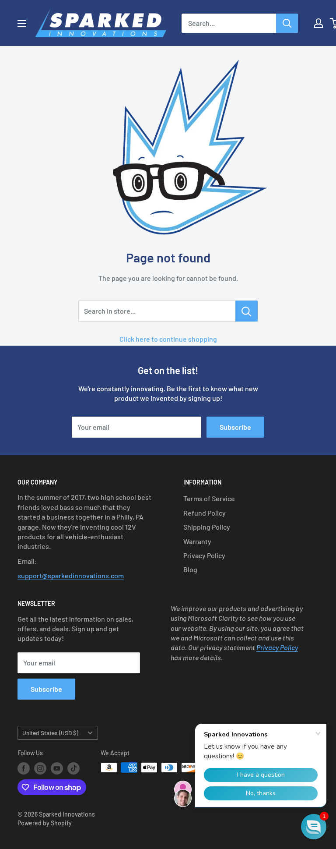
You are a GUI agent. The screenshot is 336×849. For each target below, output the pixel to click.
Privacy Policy (204, 555)
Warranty (197, 541)
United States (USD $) (50, 732)
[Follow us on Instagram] (40, 768)
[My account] (318, 23)
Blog (190, 569)
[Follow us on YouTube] (57, 768)
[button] (313, 826)
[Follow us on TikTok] (73, 768)
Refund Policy (204, 513)
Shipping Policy (206, 527)
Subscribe (235, 427)
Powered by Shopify (45, 823)
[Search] (287, 23)
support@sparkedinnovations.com (71, 575)
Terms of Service (209, 498)
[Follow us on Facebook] (24, 768)
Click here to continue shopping (168, 339)
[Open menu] (22, 23)
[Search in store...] (246, 311)
